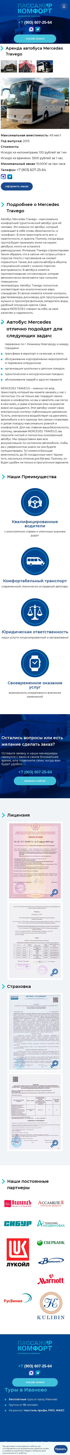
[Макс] (32, 30)
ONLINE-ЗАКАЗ (35, 38)
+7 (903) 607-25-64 (31, 170)
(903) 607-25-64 (35, 22)
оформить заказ (16, 186)
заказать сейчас (35, 780)
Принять (60, 1449)
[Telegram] (38, 30)
